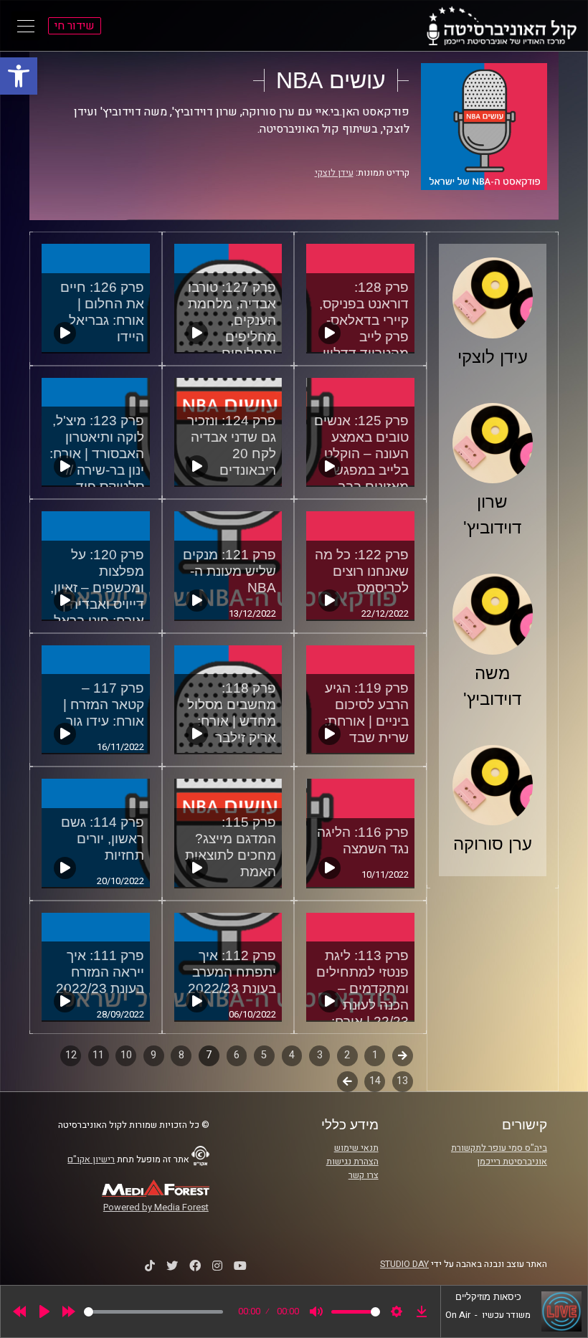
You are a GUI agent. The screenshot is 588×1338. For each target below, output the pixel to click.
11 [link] (98, 1055)
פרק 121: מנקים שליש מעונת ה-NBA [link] (229, 571)
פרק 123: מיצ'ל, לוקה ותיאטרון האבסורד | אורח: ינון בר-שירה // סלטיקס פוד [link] (96, 453)
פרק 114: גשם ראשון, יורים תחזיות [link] (102, 839)
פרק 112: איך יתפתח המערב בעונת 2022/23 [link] (232, 972)
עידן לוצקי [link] (334, 172)
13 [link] (402, 1080)
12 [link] (71, 1055)
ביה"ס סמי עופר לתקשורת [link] (499, 1148)
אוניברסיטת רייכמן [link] (512, 1161)
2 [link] (347, 1055)
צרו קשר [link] (363, 1175)
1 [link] (375, 1055)
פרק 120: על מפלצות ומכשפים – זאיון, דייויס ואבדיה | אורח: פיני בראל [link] (97, 587)
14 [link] (375, 1080)
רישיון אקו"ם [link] (91, 1159)
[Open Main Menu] (25, 25)
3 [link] (320, 1055)
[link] (18, 76)
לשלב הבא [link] (347, 1082)
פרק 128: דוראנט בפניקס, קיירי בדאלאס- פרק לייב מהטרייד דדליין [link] (364, 320)
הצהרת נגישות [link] (352, 1161)
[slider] (153, 1312)
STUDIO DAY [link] (404, 1264)
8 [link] (181, 1055)
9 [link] (153, 1055)
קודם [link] (402, 1055)
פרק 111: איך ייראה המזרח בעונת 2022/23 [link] (100, 972)
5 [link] (264, 1055)
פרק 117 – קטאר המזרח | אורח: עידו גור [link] (103, 704)
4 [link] (292, 1055)
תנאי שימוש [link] (356, 1148)
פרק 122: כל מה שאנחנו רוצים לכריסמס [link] (362, 571)
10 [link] (126, 1055)
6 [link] (237, 1055)
